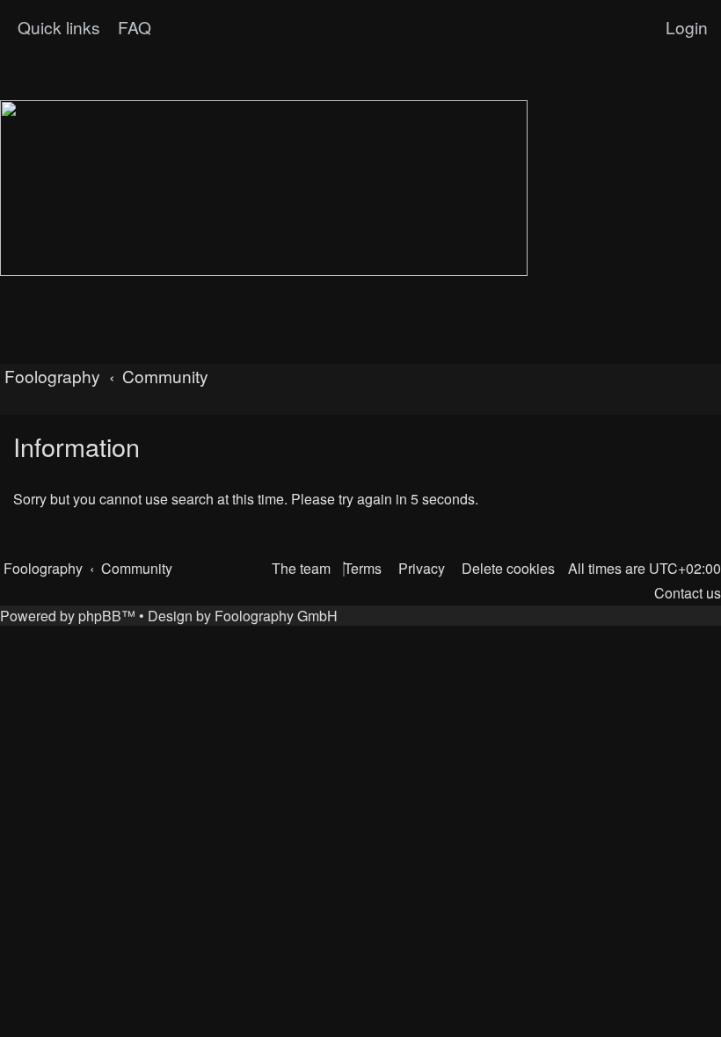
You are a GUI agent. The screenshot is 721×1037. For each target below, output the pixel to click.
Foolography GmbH (276, 616)
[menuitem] (132, 27)
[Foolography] (264, 188)
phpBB (99, 616)
